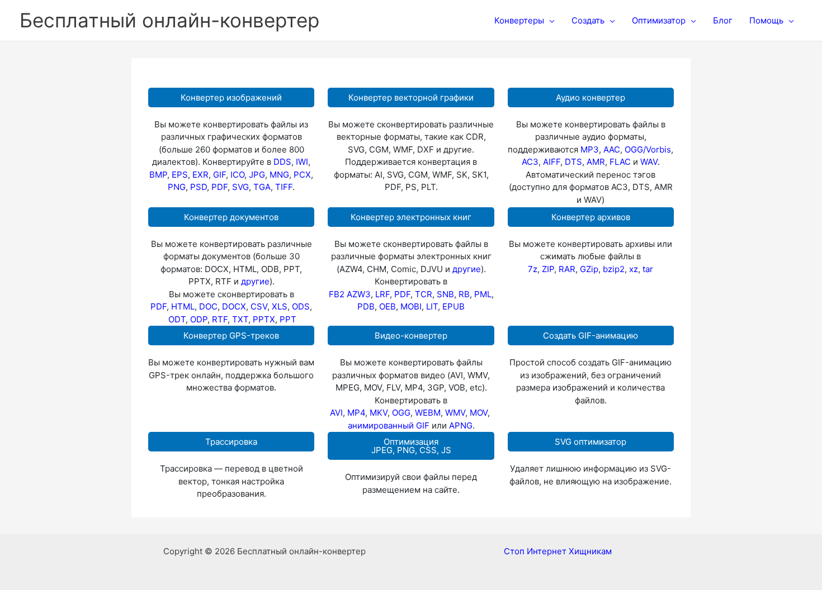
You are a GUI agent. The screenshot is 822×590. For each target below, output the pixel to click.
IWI (302, 161)
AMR (596, 161)
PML (483, 294)
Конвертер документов (231, 217)
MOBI (411, 306)
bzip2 (614, 269)
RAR (567, 269)
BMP (158, 174)
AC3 (530, 161)
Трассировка (231, 441)
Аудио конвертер (590, 97)
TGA (262, 187)
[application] (549, 21)
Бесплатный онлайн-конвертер (169, 20)
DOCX (234, 306)
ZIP (548, 269)
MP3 (589, 149)
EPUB (453, 306)
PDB (366, 306)
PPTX (264, 319)
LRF (382, 294)
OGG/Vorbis (648, 149)
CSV (259, 306)
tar (648, 269)
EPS (180, 174)
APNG (461, 425)
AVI (336, 412)
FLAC (620, 161)
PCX (302, 174)
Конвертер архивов (590, 217)
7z (532, 269)
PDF (219, 187)
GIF (219, 174)
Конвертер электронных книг (411, 217)
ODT (177, 319)
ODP (198, 319)
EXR (200, 174)
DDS (282, 161)
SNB (445, 294)
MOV (479, 412)
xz (633, 269)
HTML (183, 306)
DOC (208, 306)
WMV (455, 412)
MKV (379, 412)
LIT (432, 306)
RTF (220, 319)
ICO (237, 174)
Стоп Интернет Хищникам (558, 551)
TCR (423, 294)
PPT (288, 319)
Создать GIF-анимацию (590, 335)
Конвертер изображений (231, 97)
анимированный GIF (388, 425)
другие (255, 281)
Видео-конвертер (411, 335)
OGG (401, 412)
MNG (279, 174)
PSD (198, 187)
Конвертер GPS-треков (231, 335)
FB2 (336, 294)
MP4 (356, 412)
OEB (387, 306)
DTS (573, 161)
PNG (177, 187)
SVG (240, 187)
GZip (589, 269)
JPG (257, 174)
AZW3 (359, 294)
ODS (301, 306)
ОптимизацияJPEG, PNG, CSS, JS (411, 445)
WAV (649, 161)
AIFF (551, 161)
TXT (240, 319)
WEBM (428, 412)
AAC (611, 149)
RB (464, 294)
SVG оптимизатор (590, 441)
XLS (279, 306)
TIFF (283, 187)
